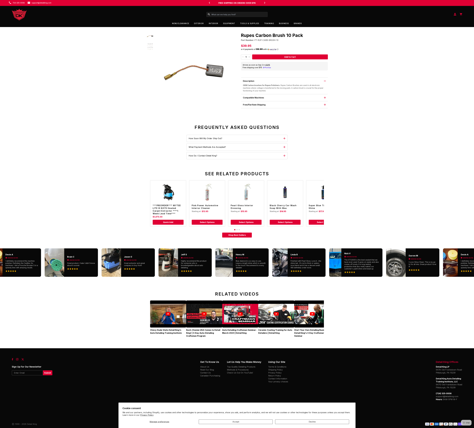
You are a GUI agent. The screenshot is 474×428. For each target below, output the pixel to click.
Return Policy (274, 375)
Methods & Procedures (238, 369)
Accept (235, 421)
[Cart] (461, 14)
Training (269, 23)
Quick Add (168, 222)
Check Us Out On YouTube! (240, 372)
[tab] (234, 229)
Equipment (229, 23)
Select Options (207, 222)
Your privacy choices (278, 381)
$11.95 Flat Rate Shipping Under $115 (237, 3)
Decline (312, 421)
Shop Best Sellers (237, 235)
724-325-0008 (19, 3)
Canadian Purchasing (210, 375)
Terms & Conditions (277, 367)
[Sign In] (455, 14)
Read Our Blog (207, 369)
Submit (47, 373)
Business (284, 23)
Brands (298, 23)
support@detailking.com (41, 3)
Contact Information (277, 378)
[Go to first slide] (265, 3)
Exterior (199, 23)
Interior (213, 23)
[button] (150, 36)
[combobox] (237, 14)
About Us (204, 367)
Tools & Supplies (249, 23)
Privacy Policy (147, 415)
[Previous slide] (209, 3)
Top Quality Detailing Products (241, 367)
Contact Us (205, 372)
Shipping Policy (275, 369)
